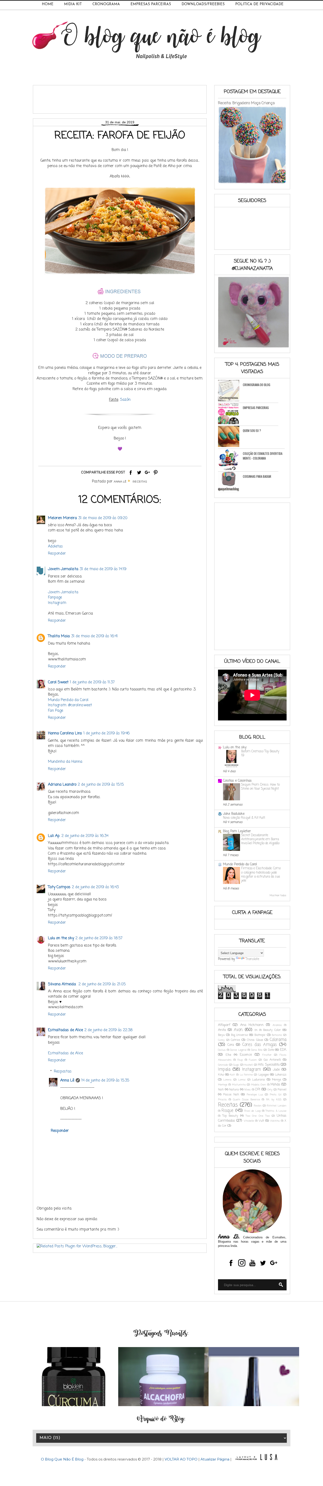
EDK (283, 1049)
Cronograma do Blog (256, 384)
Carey (221, 1040)
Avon (238, 1030)
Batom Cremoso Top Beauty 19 (260, 753)
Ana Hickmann (252, 1025)
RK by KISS (273, 1100)
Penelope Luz (255, 1095)
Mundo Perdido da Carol (68, 700)
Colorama (278, 1040)
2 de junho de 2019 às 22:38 (108, 1030)
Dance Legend (238, 1050)
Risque (227, 1111)
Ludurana (258, 1079)
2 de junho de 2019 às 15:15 (101, 785)
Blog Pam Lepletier (237, 831)
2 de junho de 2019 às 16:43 (95, 887)
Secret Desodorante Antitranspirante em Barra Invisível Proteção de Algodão (260, 839)
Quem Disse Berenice (246, 1100)
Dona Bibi (257, 1050)
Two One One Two (258, 1116)
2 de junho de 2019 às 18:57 (98, 938)
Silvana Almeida (62, 984)
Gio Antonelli (272, 1060)
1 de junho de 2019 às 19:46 (106, 733)
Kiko (221, 1075)
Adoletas (55, 546)
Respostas (63, 1071)
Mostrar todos (278, 895)
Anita (222, 1030)
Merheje (222, 1085)
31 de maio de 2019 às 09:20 (102, 518)
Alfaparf (224, 1025)
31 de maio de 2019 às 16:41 (94, 636)
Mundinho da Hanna (65, 762)
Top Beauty (230, 1116)
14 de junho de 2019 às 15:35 (105, 1080)
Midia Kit (73, 4)
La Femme (246, 1075)
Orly (269, 1090)
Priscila (222, 1100)
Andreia (277, 1025)
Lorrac (242, 1080)
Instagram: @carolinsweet (70, 705)
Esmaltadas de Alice (65, 1030)
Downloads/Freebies (203, 4)
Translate (252, 959)
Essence (246, 1054)
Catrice (235, 1040)
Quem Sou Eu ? (252, 430)
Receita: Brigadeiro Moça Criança (246, 103)
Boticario (277, 1035)
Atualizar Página (215, 1459)
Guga (236, 1065)
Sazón (125, 400)
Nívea (247, 1090)
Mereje (276, 1079)
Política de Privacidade (259, 4)
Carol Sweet (58, 682)
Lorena (227, 1080)
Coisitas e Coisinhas (237, 780)
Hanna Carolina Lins (65, 733)
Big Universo (239, 1035)
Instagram (57, 603)
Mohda (275, 1084)
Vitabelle (249, 1121)
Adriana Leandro (62, 785)
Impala (224, 1070)
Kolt (232, 1075)
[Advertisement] (123, 97)
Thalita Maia (59, 636)
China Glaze (255, 1040)
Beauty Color (272, 1030)
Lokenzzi (280, 1075)
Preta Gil (275, 1095)
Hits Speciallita (268, 1064)
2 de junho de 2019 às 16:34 (84, 836)
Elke (228, 1055)
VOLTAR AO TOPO (181, 1459)
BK (256, 1030)
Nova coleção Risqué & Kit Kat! (244, 817)
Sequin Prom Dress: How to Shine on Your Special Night (260, 786)
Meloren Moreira (62, 518)
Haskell (248, 1065)
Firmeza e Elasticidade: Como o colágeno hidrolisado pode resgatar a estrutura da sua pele (261, 874)
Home (47, 4)
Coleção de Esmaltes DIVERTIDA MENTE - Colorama (262, 456)
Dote (271, 1050)
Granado (223, 1065)
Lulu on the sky (61, 938)
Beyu (221, 1035)
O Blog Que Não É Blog (62, 1459)
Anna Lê (67, 1080)
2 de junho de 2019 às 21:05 (102, 984)
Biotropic (260, 1035)
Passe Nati (231, 1094)
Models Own (258, 1085)
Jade (276, 1069)
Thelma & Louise (276, 1111)
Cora (230, 1044)
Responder (57, 553)
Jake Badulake (233, 813)
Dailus (222, 1050)
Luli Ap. (54, 836)
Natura (234, 1089)
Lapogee (263, 1075)
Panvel (282, 1089)
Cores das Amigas (259, 1045)
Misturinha (239, 1085)
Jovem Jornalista (63, 569)
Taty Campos (59, 887)
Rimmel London (276, 1106)
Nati (221, 1089)
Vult (261, 1121)
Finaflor (266, 1055)
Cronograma (106, 4)
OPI (257, 1089)
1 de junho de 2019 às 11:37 (92, 682)
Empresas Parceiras (151, 4)
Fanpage (55, 597)
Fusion (253, 1060)
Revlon (258, 1106)
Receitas (140, 481)
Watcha (275, 1121)
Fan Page (55, 711)
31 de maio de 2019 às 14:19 (103, 569)
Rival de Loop (252, 1111)
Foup (240, 1060)
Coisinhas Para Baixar (257, 476)
